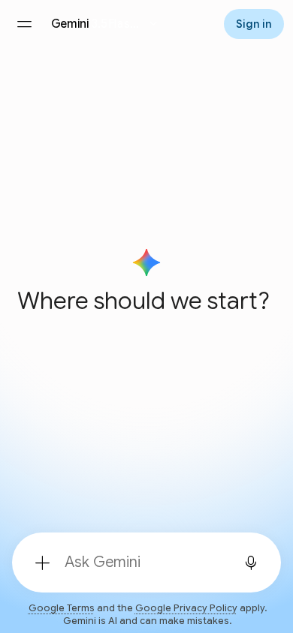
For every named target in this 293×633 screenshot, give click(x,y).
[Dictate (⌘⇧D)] (251, 563)
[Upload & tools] (42, 563)
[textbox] (142, 563)
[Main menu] (24, 24)
